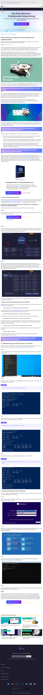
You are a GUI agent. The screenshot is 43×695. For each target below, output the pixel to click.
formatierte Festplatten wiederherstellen (11, 200)
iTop (21, 648)
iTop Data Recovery (2, 9)
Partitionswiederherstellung (22, 347)
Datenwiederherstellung (12, 34)
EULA (14, 689)
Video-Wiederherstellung (15, 311)
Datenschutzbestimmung (14, 3)
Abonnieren (29, 656)
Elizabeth (3, 44)
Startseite (2, 34)
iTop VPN (2, 6)
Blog (6, 34)
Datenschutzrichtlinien (16, 688)
